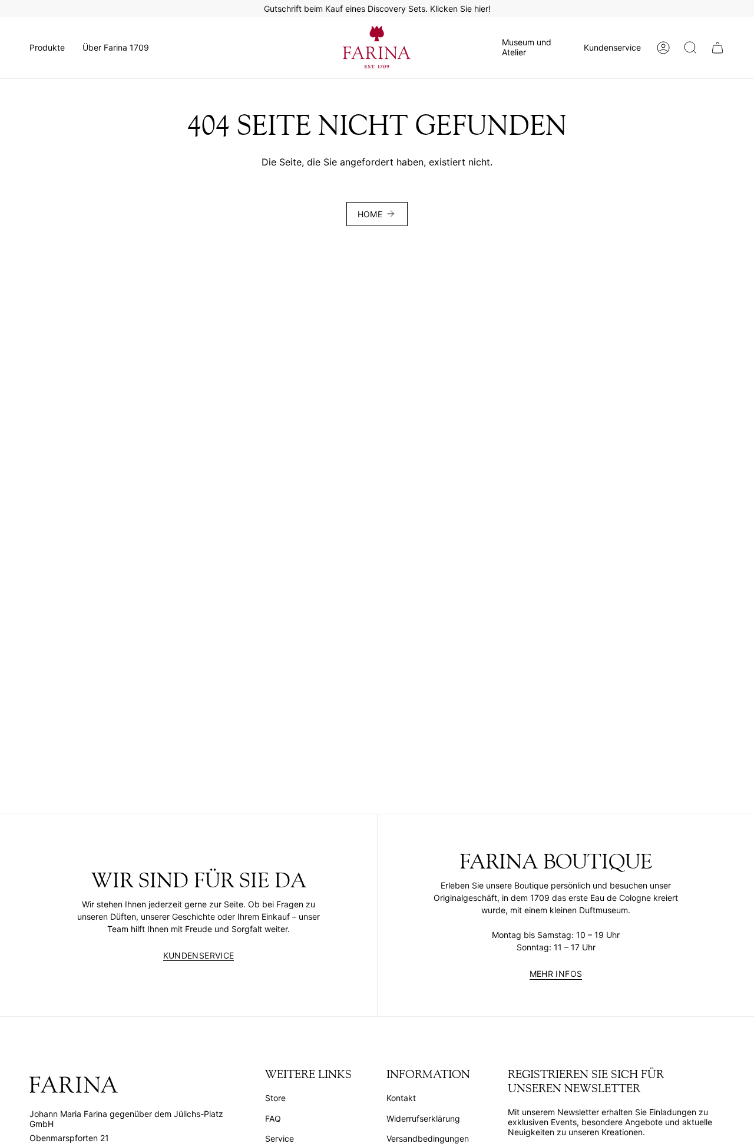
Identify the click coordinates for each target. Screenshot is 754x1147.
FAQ (273, 1118)
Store (275, 1098)
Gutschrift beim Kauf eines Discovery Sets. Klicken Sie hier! (377, 9)
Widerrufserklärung (423, 1118)
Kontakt (401, 1098)
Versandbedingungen (427, 1138)
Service (279, 1138)
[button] (47, 47)
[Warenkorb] (717, 48)
